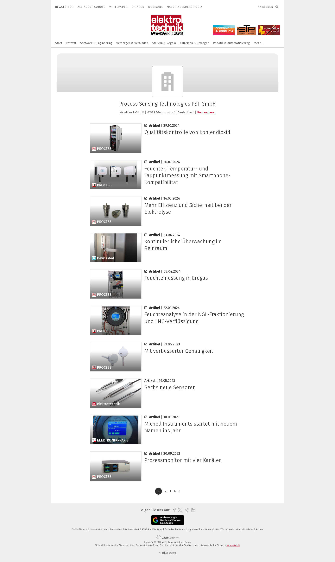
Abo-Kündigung (155, 529)
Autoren (259, 529)
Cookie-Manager (80, 529)
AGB (144, 529)
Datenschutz (116, 529)
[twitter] (179, 510)
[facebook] (173, 510)
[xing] (186, 510)
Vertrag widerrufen (230, 529)
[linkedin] (192, 510)
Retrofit (71, 43)
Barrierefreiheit (132, 529)
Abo (106, 529)
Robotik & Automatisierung (231, 43)
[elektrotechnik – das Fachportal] (58, 43)
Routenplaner (206, 112)
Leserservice (96, 529)
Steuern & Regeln (164, 43)
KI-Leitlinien (248, 529)
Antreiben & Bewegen (194, 43)
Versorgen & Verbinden (132, 43)
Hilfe (217, 529)
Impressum (193, 529)
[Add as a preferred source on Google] (167, 520)
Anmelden (265, 7)
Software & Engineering (96, 43)
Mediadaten (207, 529)
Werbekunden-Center (175, 529)
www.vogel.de (233, 545)
